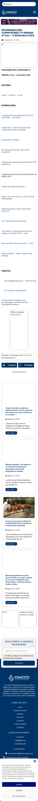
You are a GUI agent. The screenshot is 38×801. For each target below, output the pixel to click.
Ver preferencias (19, 796)
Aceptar (19, 784)
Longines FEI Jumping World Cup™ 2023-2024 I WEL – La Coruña (18, 116)
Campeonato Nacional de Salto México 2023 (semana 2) (19, 163)
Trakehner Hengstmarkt (16, 290)
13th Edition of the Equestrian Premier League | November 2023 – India (17, 232)
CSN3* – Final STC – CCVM (12, 95)
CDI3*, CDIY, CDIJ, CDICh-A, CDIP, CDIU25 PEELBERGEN (18, 197)
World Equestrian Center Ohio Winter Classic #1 (16, 210)
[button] (35, 761)
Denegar (19, 790)
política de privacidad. (13, 658)
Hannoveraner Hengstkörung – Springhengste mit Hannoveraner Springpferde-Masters (15, 302)
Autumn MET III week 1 (11, 140)
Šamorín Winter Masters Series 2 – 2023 (17, 243)
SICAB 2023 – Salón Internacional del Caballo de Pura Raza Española (16, 128)
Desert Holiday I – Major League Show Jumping (17, 254)
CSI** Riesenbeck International (14, 221)
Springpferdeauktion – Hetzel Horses (21, 281)
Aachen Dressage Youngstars (13, 186)
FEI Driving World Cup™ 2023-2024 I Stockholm (16, 151)
